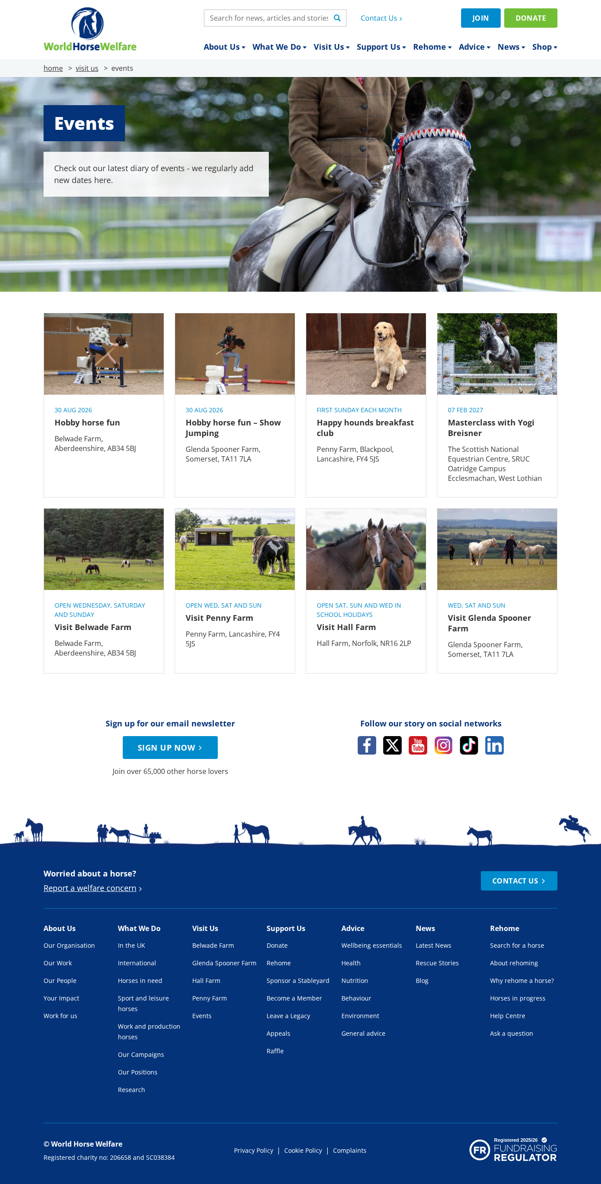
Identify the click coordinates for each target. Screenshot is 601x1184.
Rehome (429, 47)
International (137, 963)
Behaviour (356, 998)
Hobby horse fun (87, 422)
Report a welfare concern (90, 888)
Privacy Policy (253, 1150)
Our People (60, 980)
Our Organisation (69, 945)
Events (202, 1016)
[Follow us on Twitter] (392, 745)
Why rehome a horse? (522, 980)
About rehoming (514, 963)
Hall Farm (206, 980)
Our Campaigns (141, 1054)
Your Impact (61, 998)
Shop (542, 47)
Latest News (433, 945)
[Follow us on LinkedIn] (494, 745)
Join (481, 18)
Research (131, 1089)
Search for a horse (517, 945)
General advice (363, 1033)
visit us (87, 68)
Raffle (275, 1051)
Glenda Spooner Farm (224, 963)
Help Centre (507, 1016)
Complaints (349, 1150)
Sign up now (166, 747)
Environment (360, 1016)
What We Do (277, 47)
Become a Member (294, 998)
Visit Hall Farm (346, 627)
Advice (472, 47)
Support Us (378, 47)
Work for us (60, 1016)
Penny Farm (209, 998)
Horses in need (140, 980)
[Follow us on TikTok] (469, 745)
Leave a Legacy (288, 1016)
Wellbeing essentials (371, 945)
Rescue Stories (437, 963)
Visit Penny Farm (219, 617)
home (53, 68)
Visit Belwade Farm (93, 627)
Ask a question (511, 1033)
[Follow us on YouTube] (418, 745)
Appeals (278, 1033)
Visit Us (329, 47)
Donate (531, 18)
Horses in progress (518, 998)
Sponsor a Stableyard (298, 980)
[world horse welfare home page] (90, 29)
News (509, 47)
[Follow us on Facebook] (367, 745)
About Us (222, 47)
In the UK (131, 945)
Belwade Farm (213, 945)
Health (351, 963)
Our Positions (138, 1072)
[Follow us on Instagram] (443, 745)
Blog (422, 980)
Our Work (58, 963)
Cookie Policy (303, 1150)
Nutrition (354, 980)
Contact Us (379, 18)
